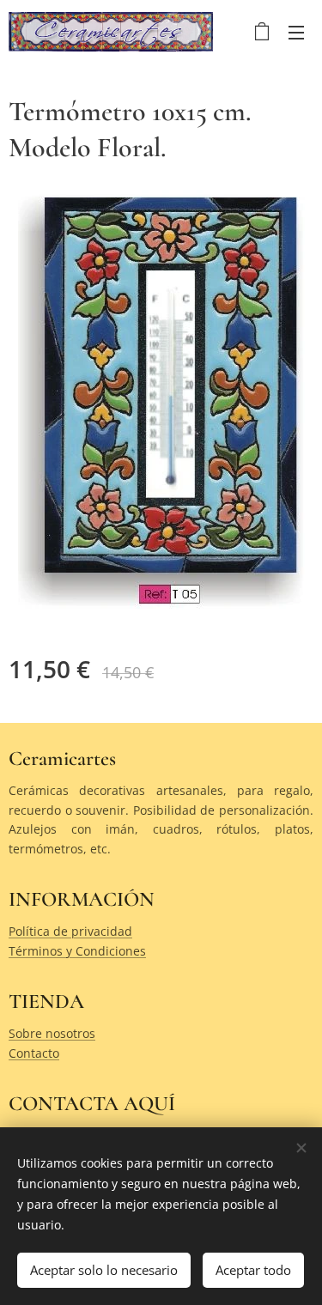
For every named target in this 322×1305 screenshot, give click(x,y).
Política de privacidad (70, 931)
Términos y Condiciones (77, 951)
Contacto (34, 1053)
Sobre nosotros (52, 1033)
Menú (296, 32)
